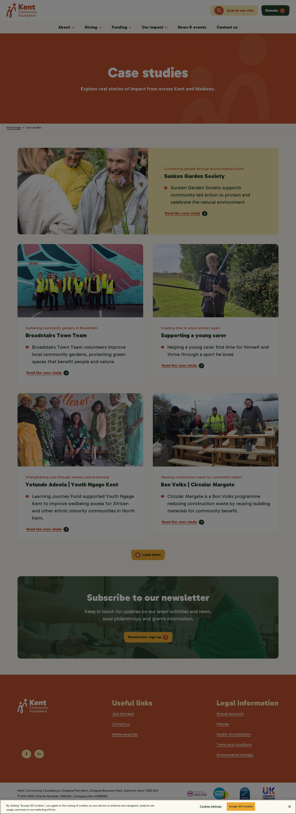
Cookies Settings (211, 806)
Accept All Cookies (241, 806)
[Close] (289, 806)
